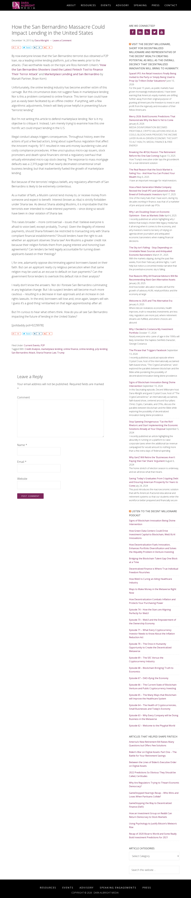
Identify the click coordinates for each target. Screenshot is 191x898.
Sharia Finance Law (46, 352)
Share (13, 47)
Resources (48, 888)
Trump (60, 352)
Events (67, 888)
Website (22, 479)
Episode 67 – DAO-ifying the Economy (148, 678)
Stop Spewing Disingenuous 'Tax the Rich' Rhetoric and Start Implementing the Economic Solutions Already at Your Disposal (153, 425)
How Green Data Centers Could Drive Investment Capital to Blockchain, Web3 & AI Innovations (152, 534)
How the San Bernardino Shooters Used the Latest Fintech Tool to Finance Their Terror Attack (59, 69)
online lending (86, 349)
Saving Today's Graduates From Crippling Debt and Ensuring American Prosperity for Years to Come (153, 482)
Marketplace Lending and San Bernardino (71, 74)
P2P (43, 345)
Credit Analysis (32, 349)
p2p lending (101, 349)
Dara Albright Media (37, 5)
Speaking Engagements (118, 888)
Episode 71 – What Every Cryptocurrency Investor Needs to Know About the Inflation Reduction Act (152, 633)
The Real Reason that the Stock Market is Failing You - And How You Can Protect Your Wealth (152, 173)
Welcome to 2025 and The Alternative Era (150, 300)
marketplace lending (52, 349)
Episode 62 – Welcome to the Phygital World (152, 725)
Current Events (32, 345)
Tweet (28, 48)
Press (146, 888)
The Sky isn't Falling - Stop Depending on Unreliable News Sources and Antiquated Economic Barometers (150, 251)
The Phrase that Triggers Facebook (148, 350)
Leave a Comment (62, 40)
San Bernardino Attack (23, 352)
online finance (70, 349)
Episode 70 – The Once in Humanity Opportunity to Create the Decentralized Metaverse (150, 647)
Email (21, 462)
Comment (23, 397)
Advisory (87, 888)
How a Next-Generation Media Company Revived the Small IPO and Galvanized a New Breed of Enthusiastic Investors (152, 191)
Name (22, 445)
